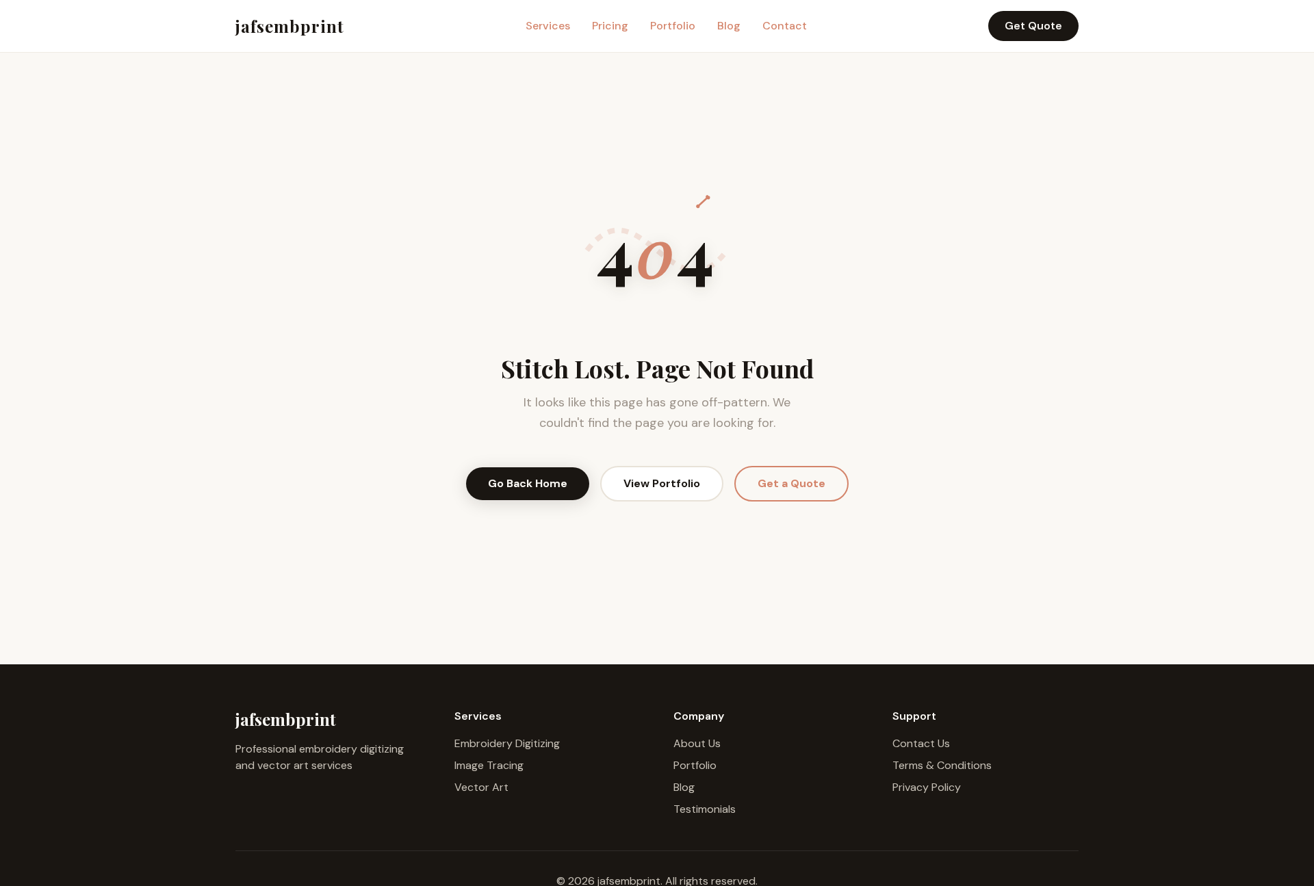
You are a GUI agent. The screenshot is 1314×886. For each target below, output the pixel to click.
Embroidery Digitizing (507, 743)
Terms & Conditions (942, 765)
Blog (728, 25)
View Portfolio (661, 483)
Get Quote (1033, 25)
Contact (784, 25)
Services (548, 25)
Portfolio (672, 25)
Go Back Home (527, 483)
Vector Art (481, 787)
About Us (697, 743)
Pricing (610, 25)
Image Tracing (489, 765)
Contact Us (921, 743)
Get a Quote (791, 483)
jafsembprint (289, 26)
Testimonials (704, 809)
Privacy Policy (926, 787)
